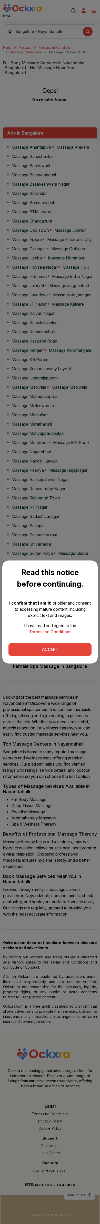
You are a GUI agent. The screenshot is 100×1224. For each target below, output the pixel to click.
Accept (50, 649)
